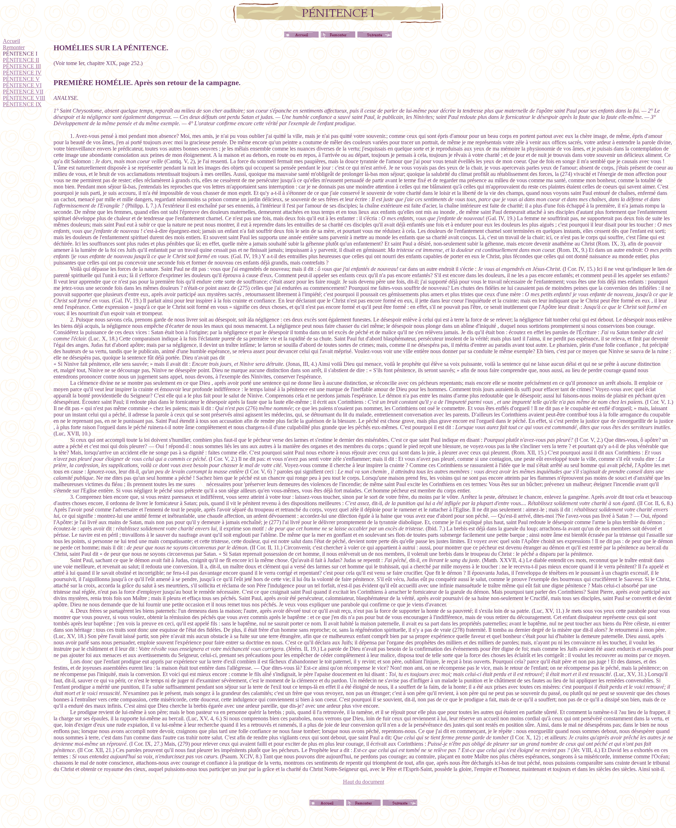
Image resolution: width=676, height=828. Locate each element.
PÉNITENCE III (22, 66)
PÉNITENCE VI (22, 85)
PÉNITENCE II (21, 60)
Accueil (11, 41)
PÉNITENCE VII (23, 92)
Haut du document (363, 782)
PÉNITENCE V (21, 79)
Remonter (14, 47)
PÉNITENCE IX (22, 104)
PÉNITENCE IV (22, 73)
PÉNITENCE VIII (24, 98)
